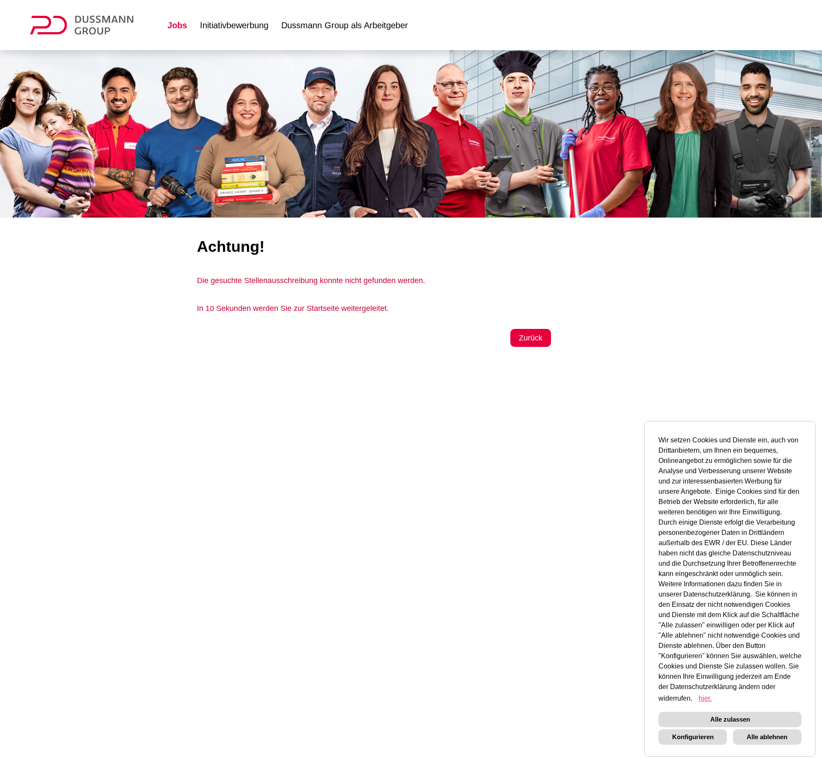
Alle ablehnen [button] (767, 736)
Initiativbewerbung (234, 25)
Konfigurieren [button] (693, 736)
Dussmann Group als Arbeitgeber (344, 25)
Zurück (530, 338)
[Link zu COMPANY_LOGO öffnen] (87, 25)
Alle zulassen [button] (730, 719)
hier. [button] (705, 698)
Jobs (177, 25)
